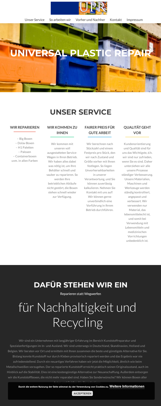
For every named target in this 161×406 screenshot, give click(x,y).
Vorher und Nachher (90, 20)
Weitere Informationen (126, 386)
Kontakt (116, 20)
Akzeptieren (82, 393)
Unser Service (34, 20)
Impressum (135, 20)
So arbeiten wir (60, 20)
